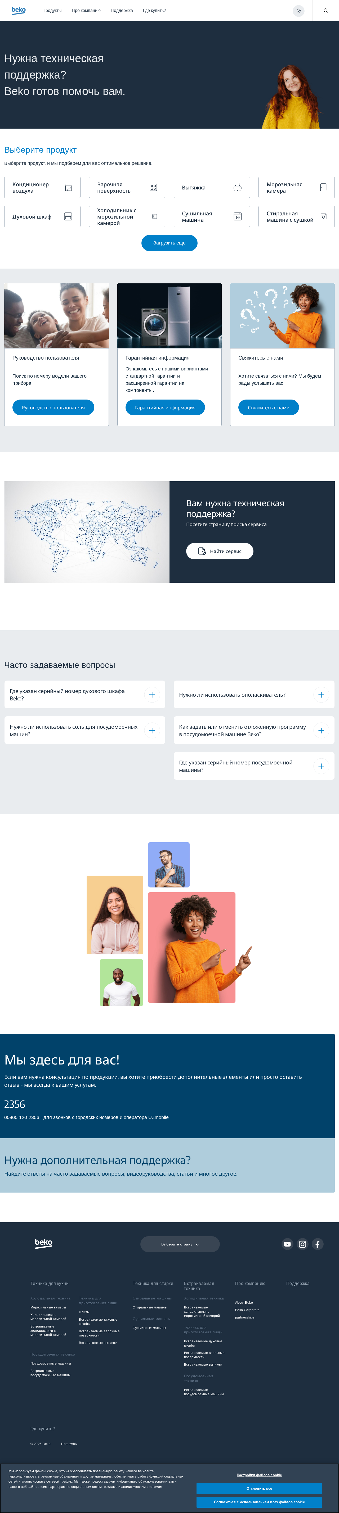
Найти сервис (226, 551)
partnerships (245, 1317)
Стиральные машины (150, 1307)
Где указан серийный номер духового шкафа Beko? (67, 694)
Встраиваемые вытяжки (98, 1343)
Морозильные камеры (48, 1307)
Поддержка (298, 1283)
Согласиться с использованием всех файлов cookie (259, 1502)
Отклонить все (259, 1489)
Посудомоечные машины (50, 1363)
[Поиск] (326, 10)
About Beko (244, 1302)
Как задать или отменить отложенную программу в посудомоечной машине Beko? (242, 730)
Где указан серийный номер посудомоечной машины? (235, 766)
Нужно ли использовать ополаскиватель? (232, 694)
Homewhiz (69, 1444)
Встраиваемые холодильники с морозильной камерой (48, 1331)
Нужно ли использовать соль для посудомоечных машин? (73, 730)
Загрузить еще (169, 243)
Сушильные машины (149, 1328)
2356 (14, 1104)
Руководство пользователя (53, 407)
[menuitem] (51, 10)
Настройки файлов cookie (259, 1475)
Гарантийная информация (165, 407)
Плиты (84, 1312)
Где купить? (42, 1428)
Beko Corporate (247, 1310)
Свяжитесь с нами (268, 407)
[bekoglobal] (19, 11)
